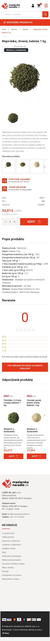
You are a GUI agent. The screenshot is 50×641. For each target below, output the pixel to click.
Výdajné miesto (9, 548)
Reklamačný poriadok (11, 560)
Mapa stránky (8, 567)
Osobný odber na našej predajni (20, 190)
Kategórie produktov (19, 22)
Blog (4, 552)
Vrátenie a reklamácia (11, 545)
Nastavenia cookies (10, 579)
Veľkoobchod (8, 537)
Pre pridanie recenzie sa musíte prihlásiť (25, 367)
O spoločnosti (8, 533)
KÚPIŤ (12, 456)
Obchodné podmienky (11, 556)
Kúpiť (32, 221)
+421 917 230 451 (17, 517)
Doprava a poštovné (11, 541)
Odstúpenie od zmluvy (11, 575)
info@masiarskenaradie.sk (19, 514)
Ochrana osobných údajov (13, 564)
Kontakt (5, 571)
